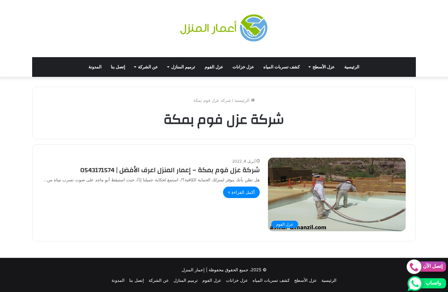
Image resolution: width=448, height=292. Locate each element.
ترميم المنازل (183, 66)
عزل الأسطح (324, 66)
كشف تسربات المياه (281, 66)
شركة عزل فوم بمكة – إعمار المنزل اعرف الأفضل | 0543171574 (170, 170)
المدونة (95, 66)
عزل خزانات (243, 66)
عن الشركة (148, 66)
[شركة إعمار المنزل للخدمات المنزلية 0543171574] (224, 28)
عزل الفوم (214, 66)
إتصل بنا (118, 66)
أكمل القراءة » (241, 192)
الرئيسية (351, 66)
